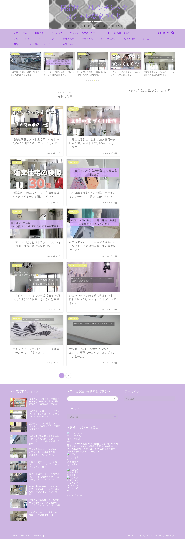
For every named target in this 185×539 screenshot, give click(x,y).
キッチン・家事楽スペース (84, 33)
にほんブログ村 (74, 495)
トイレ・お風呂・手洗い (118, 33)
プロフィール (21, 33)
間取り (17, 44)
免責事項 (37, 535)
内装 (53, 38)
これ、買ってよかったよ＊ (42, 44)
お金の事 (39, 33)
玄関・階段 (129, 38)
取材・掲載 (68, 38)
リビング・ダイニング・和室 (29, 38)
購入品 (146, 38)
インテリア (57, 33)
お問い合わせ (70, 44)
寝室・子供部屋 (108, 38)
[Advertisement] (151, 208)
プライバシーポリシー (21, 535)
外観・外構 (87, 38)
